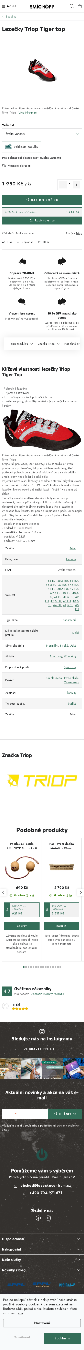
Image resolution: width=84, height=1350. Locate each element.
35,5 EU (62, 581)
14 (58, 967)
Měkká (72, 704)
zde (20, 1313)
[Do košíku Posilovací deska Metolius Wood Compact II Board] (61, 926)
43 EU (67, 601)
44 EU (57, 605)
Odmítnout (21, 1337)
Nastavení (42, 1323)
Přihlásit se (65, 1114)
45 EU (77, 607)
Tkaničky (70, 693)
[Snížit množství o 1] (63, 184)
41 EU (58, 597)
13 (55, 967)
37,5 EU (73, 585)
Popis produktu (18, 344)
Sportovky (56, 656)
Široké (64, 646)
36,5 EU (51, 585)
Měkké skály (71, 682)
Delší (75, 633)
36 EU (74, 581)
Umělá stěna (54, 678)
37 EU (62, 585)
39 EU (74, 589)
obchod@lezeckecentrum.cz (45, 1185)
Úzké (73, 646)
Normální (52, 646)
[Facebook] (38, 1218)
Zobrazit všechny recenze (47, 994)
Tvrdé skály (71, 678)
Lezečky (71, 559)
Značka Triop (46, 344)
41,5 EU (68, 597)
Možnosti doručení (19, 166)
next (80, 892)
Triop (79, 233)
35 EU (52, 581)
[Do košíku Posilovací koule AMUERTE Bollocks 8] (22, 926)
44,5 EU (68, 605)
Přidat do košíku (42, 200)
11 (50, 967)
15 (60, 967)
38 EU (52, 589)
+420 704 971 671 (45, 1193)
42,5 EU (56, 601)
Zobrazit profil (39, 1049)
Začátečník (69, 620)
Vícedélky (70, 656)
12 (53, 967)
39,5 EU (55, 593)
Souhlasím (62, 1338)
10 (48, 967)
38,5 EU (62, 589)
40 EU (67, 593)
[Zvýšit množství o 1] (76, 184)
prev (3, 892)
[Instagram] (48, 1218)
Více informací (28, 113)
